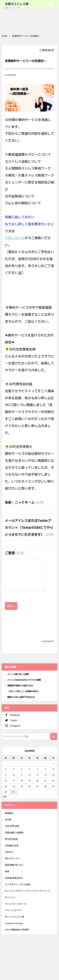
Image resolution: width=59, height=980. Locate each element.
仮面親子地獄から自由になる (20, 685)
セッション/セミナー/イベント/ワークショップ (27, 891)
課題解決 (9, 813)
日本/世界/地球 (12, 826)
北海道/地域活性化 (14, 878)
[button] (50, 4)
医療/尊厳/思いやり (14, 865)
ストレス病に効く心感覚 (18, 674)
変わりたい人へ (12, 858)
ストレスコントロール (15, 904)
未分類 (8, 819)
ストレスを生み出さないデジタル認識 (24, 680)
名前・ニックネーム (24, 502)
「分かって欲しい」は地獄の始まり (23, 691)
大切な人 (9, 852)
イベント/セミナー (14, 910)
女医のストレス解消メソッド (17, 6)
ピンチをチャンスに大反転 (17, 884)
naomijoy (11, 75)
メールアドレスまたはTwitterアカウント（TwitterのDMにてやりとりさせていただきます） (29, 528)
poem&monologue (14, 923)
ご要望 (14, 553)
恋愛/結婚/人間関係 (14, 832)
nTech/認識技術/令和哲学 (17, 929)
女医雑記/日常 (12, 845)
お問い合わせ (15, 238)
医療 (7, 871)
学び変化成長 (11, 839)
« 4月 (4, 796)
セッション (10, 897)
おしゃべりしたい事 (14, 917)
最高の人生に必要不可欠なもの (21, 697)
